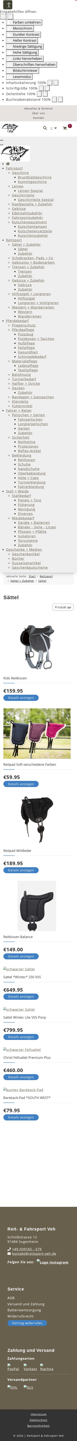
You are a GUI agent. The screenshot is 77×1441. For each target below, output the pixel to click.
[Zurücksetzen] (3, 16)
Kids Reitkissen (15, 678)
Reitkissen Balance (18, 937)
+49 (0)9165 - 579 (27, 1249)
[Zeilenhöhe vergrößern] (45, 94)
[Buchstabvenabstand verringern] (54, 99)
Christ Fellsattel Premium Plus (27, 1057)
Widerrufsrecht (20, 1316)
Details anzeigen (21, 698)
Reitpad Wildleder (17, 850)
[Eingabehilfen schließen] (10, 16)
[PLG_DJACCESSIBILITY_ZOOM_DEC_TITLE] (49, 82)
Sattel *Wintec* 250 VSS (22, 977)
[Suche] (45, 128)
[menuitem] (8, 163)
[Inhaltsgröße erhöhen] (55, 82)
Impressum (39, 1414)
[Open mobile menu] (1, 140)
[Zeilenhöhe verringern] (39, 94)
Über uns (38, 113)
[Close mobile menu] (1, 144)
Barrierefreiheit (38, 1426)
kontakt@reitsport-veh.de (34, 1253)
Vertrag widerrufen (27, 1323)
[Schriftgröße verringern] (41, 88)
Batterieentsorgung (24, 1310)
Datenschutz (38, 1420)
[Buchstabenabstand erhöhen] (60, 99)
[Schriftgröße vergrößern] (47, 88)
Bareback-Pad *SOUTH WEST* (27, 1097)
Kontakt (38, 118)
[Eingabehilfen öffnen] (7, 4)
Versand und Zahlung (26, 1304)
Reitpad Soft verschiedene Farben (29, 764)
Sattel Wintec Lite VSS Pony (24, 1017)
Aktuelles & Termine (38, 108)
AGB (11, 1298)
